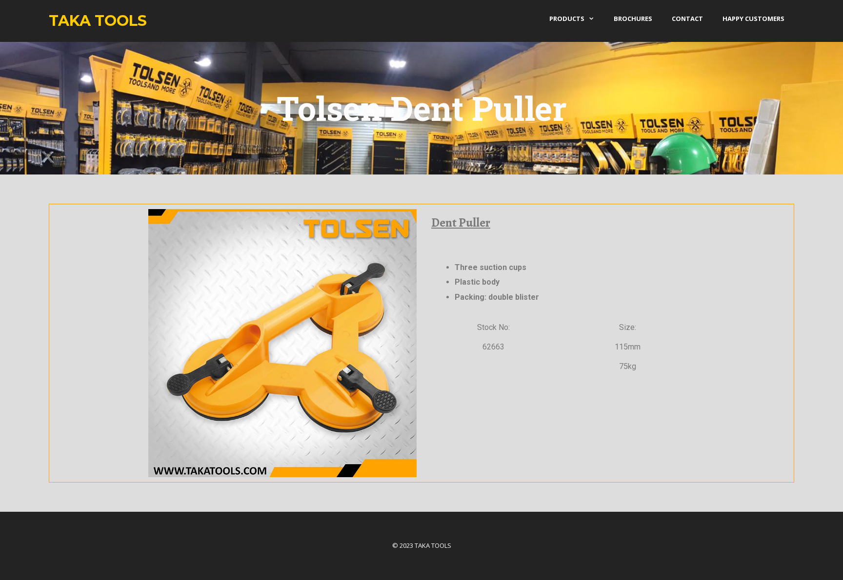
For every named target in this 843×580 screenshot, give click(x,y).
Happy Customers (753, 18)
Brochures (633, 18)
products (566, 18)
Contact (687, 18)
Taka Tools (98, 21)
